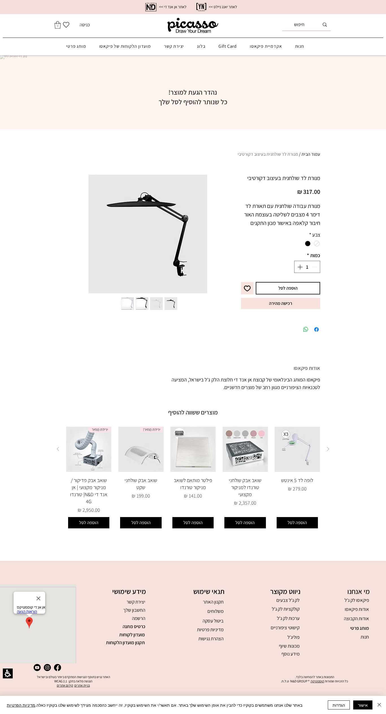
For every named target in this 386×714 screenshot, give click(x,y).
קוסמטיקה (317, 681)
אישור (363, 705)
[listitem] (148, 234)
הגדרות (339, 705)
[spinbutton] (307, 267)
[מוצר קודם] (328, 449)
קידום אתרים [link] (65, 685)
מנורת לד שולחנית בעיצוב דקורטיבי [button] (268, 154)
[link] (151, 7)
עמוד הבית (311, 154)
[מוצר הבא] (58, 449)
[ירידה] (315, 267)
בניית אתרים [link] (82, 685)
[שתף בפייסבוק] (316, 329)
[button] (132, 618)
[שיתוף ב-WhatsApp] (305, 329)
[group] (193, 478)
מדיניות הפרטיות (21, 705)
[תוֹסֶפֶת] (299, 267)
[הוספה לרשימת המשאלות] (247, 288)
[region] (193, 7)
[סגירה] (379, 704)
